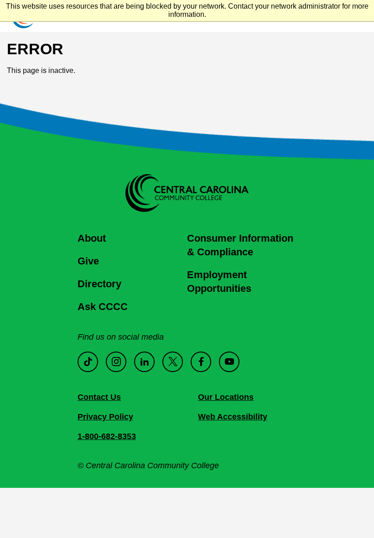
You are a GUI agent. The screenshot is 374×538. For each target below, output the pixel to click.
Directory (99, 284)
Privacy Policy (105, 416)
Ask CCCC (103, 306)
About (92, 238)
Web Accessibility (232, 416)
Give (88, 261)
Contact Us (99, 397)
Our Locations (226, 397)
